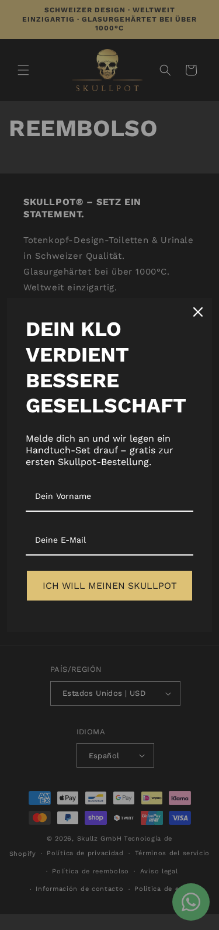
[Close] (198, 312)
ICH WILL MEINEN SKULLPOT (110, 585)
